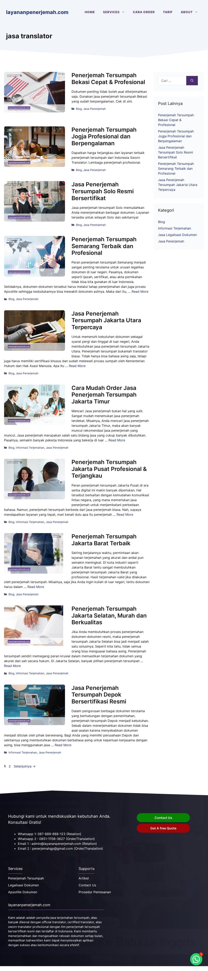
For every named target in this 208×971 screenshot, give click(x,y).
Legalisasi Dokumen (23, 885)
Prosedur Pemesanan (95, 892)
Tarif (168, 12)
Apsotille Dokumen (22, 892)
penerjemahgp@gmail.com (52, 848)
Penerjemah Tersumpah (26, 878)
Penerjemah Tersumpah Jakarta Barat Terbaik (104, 540)
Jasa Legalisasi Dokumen (177, 235)
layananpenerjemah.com (37, 12)
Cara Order (144, 12)
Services (111, 12)
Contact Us (163, 818)
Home (90, 12)
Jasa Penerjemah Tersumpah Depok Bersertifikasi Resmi (99, 694)
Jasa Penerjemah (94, 108)
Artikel (84, 878)
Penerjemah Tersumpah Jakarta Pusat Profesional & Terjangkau (109, 469)
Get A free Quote (163, 828)
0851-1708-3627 (52, 839)
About (187, 12)
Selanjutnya (25, 766)
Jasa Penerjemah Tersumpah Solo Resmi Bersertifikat (103, 191)
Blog (79, 108)
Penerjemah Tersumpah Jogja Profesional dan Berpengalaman (104, 136)
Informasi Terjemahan (30, 447)
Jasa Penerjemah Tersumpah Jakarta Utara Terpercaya (106, 320)
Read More (140, 291)
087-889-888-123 (51, 834)
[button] (196, 959)
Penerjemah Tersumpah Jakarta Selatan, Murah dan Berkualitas (109, 615)
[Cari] (192, 80)
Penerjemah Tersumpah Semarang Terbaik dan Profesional (104, 246)
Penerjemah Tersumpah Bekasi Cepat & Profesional (108, 78)
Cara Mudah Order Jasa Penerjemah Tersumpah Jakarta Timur (104, 394)
